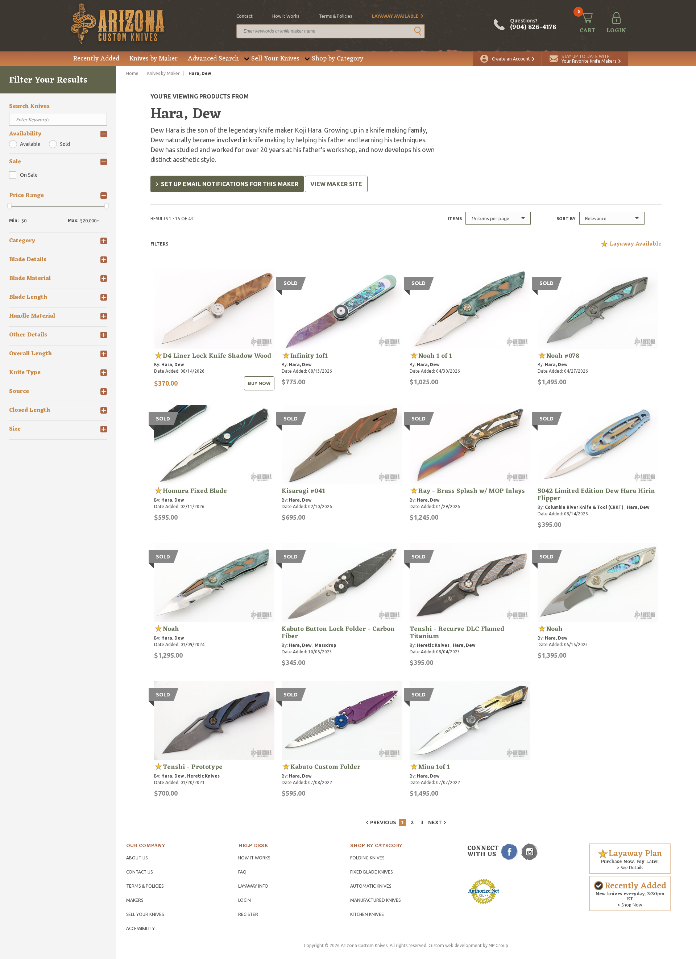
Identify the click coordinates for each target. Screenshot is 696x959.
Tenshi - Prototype (193, 767)
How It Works (254, 857)
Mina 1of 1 (434, 767)
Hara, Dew (172, 364)
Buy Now (259, 383)
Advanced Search (213, 58)
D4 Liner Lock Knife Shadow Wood (217, 356)
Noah (171, 629)
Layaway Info (253, 886)
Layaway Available (395, 16)
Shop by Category (337, 58)
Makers (134, 900)
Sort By (566, 218)
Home (132, 73)
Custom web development (455, 945)
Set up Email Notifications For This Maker (229, 184)
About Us (137, 857)
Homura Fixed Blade (195, 491)
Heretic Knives (433, 645)
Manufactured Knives (375, 900)
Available (30, 144)
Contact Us (139, 872)
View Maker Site (336, 184)
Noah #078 (562, 356)
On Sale (29, 175)
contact (244, 16)
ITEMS (455, 218)
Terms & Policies (144, 886)
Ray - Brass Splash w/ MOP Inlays (471, 491)
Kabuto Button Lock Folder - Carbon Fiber (338, 632)
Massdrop (325, 645)
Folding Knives (367, 857)
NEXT (435, 822)
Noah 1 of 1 (435, 356)
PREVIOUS (383, 822)
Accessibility (140, 928)
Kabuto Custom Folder (325, 767)
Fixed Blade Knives (371, 872)
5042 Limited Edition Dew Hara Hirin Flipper (596, 494)
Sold (65, 144)
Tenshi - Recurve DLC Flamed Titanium (457, 632)
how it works (285, 16)
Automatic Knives (370, 886)
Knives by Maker (153, 58)
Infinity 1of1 (309, 356)
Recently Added (96, 58)
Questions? (533, 25)
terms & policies (335, 16)
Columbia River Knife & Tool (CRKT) (584, 507)
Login (244, 900)
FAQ (242, 872)
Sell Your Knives (275, 58)
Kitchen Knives (367, 914)
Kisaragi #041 (303, 491)
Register (248, 914)
